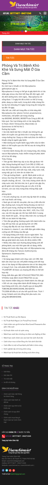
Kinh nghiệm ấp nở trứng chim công (17, 349)
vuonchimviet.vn (14, 465)
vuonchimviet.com (27, 465)
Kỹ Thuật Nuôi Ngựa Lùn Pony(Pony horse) (20, 321)
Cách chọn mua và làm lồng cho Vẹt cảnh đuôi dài (22, 341)
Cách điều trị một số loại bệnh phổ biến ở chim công (23, 345)
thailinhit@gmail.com (17, 474)
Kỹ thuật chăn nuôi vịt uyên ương (16, 330)
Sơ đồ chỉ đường (9, 382)
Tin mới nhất (8, 379)
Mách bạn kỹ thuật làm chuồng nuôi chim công (21, 353)
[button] (3, 23)
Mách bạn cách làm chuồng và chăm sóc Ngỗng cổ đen (25, 334)
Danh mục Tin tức (23, 44)
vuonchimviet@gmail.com (15, 461)
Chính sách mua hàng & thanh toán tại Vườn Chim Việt (12, 420)
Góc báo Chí (8, 375)
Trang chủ (5, 33)
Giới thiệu (7, 372)
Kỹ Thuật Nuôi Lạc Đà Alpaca (15, 317)
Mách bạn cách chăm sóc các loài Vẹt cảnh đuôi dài (23, 338)
